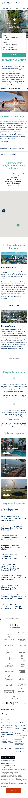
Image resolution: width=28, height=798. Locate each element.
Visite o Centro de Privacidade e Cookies (7, 742)
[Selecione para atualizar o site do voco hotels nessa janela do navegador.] (22, 652)
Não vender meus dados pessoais (19, 744)
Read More (10, 85)
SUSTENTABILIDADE (19, 8)
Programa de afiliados (20, 728)
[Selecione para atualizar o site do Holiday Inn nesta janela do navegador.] (9, 678)
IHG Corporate (5, 736)
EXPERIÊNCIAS (6, 8)
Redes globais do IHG (6, 725)
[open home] (2, 619)
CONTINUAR (13, 790)
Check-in (5, 42)
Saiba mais (5, 764)
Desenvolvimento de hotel (20, 725)
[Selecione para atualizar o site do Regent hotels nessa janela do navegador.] (22, 632)
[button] (25, 3)
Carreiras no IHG (5, 722)
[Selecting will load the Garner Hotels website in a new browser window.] (22, 678)
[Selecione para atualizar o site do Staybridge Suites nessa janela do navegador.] (9, 691)
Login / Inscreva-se (18, 3)
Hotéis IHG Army (19, 733)
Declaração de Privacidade (10, 783)
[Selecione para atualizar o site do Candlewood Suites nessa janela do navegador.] (14, 698)
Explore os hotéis (19, 722)
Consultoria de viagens (7, 734)
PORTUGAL (16, 183)
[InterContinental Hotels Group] (6, 3)
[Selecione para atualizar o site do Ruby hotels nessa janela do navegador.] (9, 658)
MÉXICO (9, 183)
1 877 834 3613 (19, 751)
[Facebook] (3, 714)
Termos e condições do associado (20, 738)
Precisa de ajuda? (19, 731)
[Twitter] (6, 714)
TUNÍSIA (18, 185)
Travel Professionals (6, 727)
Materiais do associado (21, 735)
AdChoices (4, 739)
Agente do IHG (5, 729)
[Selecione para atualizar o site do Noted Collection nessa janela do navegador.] (9, 652)
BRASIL (9, 179)
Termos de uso (18, 741)
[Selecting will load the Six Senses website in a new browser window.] (9, 632)
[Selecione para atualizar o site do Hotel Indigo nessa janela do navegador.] (22, 645)
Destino (5, 35)
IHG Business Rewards (7, 732)
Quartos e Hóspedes (8, 47)
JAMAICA (18, 181)
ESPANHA (11, 185)
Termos (20, 779)
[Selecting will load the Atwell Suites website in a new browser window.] (22, 685)
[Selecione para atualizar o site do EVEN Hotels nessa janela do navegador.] (9, 671)
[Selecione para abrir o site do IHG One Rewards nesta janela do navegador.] (14, 703)
